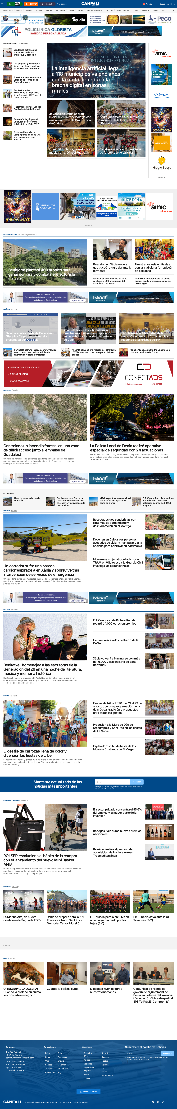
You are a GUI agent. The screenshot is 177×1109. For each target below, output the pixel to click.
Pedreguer (62, 1057)
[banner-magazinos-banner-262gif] (161, 142)
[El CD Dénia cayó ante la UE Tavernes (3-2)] (153, 901)
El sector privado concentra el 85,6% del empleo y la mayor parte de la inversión (117, 813)
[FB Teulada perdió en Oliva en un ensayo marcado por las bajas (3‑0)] (110, 901)
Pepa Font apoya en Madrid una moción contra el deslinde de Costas (150, 351)
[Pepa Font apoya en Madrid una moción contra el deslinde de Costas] (123, 352)
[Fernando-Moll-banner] (161, 96)
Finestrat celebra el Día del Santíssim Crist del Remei (27, 108)
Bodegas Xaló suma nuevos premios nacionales (117, 832)
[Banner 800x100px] (44, 31)
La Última (145, 10)
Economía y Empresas (94, 10)
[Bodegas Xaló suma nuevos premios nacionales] (159, 832)
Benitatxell (50, 1072)
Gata (60, 1053)
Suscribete (137, 782)
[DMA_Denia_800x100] (44, 19)
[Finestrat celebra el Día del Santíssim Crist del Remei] (7, 108)
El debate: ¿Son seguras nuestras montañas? (106, 990)
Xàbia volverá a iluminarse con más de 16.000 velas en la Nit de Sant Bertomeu (116, 662)
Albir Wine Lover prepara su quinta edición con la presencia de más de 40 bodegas (153, 281)
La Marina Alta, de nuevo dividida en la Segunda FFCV (22, 918)
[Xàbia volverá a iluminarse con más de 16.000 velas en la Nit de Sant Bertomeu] (159, 661)
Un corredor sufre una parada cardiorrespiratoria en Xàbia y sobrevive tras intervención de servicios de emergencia (41, 570)
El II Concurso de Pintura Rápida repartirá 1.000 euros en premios (114, 622)
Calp (47, 1061)
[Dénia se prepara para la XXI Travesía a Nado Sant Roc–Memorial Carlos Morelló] (67, 901)
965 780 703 (15, 1052)
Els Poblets (63, 1068)
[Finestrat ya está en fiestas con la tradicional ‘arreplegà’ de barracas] (154, 249)
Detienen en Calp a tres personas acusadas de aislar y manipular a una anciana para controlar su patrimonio (117, 543)
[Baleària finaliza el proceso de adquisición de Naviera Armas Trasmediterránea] (159, 852)
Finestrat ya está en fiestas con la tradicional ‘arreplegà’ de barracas (153, 267)
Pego (60, 1072)
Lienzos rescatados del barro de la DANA (115, 642)
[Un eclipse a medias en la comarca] (7, 501)
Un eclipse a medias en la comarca (27, 499)
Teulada (48, 1068)
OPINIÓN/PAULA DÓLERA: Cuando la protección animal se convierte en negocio (22, 992)
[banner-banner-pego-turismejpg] (131, 19)
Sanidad (49, 10)
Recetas (155, 10)
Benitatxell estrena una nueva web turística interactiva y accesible (25, 52)
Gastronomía (60, 10)
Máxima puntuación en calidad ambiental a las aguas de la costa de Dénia (115, 500)
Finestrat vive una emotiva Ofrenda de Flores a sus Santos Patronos (27, 79)
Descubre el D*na (123, 10)
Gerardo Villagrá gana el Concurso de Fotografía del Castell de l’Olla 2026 (26, 121)
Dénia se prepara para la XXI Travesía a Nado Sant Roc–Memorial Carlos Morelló (65, 920)
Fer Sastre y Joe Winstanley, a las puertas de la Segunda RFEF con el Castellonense (27, 94)
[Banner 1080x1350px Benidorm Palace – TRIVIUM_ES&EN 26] (161, 119)
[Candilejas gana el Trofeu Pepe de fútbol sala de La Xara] (121, 143)
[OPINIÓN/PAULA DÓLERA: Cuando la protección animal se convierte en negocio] (23, 973)
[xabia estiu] (161, 74)
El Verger (62, 1065)
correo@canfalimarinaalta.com (20, 1057)
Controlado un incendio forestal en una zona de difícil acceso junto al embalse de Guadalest (41, 450)
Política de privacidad (80, 1102)
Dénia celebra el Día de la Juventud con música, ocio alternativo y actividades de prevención (71, 502)
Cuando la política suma (62, 988)
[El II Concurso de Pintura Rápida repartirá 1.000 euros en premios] (159, 621)
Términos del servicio (141, 1059)
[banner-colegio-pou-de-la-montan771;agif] (106, 206)
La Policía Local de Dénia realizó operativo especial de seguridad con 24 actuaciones (126, 448)
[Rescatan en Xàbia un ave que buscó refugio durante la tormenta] (112, 249)
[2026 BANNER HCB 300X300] (131, 206)
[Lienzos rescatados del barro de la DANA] (159, 641)
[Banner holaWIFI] (125, 31)
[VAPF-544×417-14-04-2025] (77, 206)
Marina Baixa (8, 10)
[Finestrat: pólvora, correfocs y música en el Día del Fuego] (71, 143)
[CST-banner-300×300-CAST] (45, 206)
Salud (86, 1074)
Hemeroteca (107, 1075)
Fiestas (80, 10)
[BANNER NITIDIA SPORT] (161, 163)
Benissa (48, 1065)
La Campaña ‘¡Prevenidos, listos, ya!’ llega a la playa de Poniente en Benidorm (27, 66)
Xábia (47, 1057)
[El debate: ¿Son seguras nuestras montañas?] (110, 973)
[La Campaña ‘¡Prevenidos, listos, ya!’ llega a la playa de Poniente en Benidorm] (7, 66)
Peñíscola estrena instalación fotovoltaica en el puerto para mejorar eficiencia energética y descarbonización (35, 352)
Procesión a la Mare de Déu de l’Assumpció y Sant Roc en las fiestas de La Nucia (117, 728)
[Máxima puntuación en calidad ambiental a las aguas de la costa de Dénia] (93, 501)
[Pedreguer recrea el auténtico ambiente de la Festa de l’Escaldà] (121, 113)
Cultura (71, 10)
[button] (1, 4)
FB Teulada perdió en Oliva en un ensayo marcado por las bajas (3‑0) (109, 920)
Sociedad (28, 10)
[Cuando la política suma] (67, 973)
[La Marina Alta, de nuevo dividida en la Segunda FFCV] (23, 901)
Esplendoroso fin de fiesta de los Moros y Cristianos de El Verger (114, 748)
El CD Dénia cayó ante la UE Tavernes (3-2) (151, 918)
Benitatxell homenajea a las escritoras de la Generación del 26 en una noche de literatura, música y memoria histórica (42, 669)
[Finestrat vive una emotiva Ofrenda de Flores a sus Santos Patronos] (7, 79)
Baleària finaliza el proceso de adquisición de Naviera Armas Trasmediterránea (113, 852)
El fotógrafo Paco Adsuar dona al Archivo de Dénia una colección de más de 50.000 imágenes (158, 502)
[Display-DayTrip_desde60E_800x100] (45, 297)
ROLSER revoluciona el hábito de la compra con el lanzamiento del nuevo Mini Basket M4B (40, 860)
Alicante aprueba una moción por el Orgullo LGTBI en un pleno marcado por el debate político (94, 352)
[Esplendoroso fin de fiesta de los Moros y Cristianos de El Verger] (159, 747)
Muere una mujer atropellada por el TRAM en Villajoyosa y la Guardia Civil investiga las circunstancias (118, 562)
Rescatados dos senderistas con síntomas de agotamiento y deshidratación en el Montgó (114, 523)
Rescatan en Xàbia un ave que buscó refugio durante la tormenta (112, 267)
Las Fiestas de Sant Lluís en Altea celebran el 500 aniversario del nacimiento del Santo (110, 281)
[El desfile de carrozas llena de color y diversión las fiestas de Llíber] (45, 723)
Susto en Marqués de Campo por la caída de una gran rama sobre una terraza (27, 136)
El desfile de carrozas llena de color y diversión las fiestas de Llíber (35, 753)
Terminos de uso (65, 1102)
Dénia (47, 1053)
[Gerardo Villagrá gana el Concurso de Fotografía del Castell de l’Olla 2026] (7, 121)
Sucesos (39, 10)
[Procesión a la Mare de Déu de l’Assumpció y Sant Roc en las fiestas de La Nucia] (159, 727)
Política (19, 10)
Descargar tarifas (90, 1092)
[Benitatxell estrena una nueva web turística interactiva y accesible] (7, 52)
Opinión (135, 10)
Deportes (109, 10)
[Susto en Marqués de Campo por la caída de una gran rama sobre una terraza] (7, 135)
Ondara (61, 1061)
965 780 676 (16, 1055)
